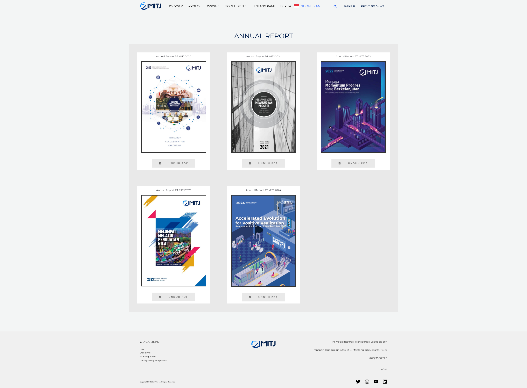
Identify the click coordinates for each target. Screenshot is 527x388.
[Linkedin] (384, 381)
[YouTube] (376, 381)
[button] (335, 6)
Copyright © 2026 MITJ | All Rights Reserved (157, 382)
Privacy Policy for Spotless (153, 360)
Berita (285, 6)
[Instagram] (367, 381)
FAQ (142, 348)
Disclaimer (145, 352)
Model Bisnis (235, 6)
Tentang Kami (263, 6)
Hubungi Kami (148, 356)
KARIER (349, 6)
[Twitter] (358, 381)
